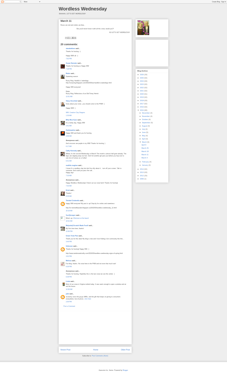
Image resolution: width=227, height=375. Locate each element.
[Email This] (66, 38)
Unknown (69, 246)
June (144, 132)
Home (95, 350)
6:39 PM (69, 277)
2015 (142, 110)
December (146, 113)
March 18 (145, 151)
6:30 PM (69, 266)
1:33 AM (69, 115)
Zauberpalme (70, 130)
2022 (142, 88)
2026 (142, 74)
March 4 (145, 158)
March (144, 142)
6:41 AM (69, 161)
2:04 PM (69, 302)
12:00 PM (69, 231)
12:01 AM (69, 96)
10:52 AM (69, 221)
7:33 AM (69, 175)
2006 (142, 179)
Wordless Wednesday (83, 8)
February (145, 162)
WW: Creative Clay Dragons (75, 112)
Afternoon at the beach (81, 218)
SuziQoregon (71, 215)
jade (67, 294)
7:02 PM (69, 59)
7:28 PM (69, 69)
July (143, 129)
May (144, 136)
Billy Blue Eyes (71, 120)
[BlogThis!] (68, 38)
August (145, 126)
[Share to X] (71, 38)
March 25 (145, 148)
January (145, 165)
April (144, 139)
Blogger (125, 370)
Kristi (68, 190)
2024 (142, 81)
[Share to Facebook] (73, 38)
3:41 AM (69, 126)
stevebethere (70, 48)
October (145, 119)
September (146, 123)
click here (87, 299)
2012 (142, 176)
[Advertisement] (95, 327)
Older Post (125, 350)
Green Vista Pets (72, 236)
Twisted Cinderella (72, 200)
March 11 (145, 154)
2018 (142, 100)
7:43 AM (69, 186)
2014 (142, 169)
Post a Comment (69, 306)
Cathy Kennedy (71, 151)
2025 (142, 78)
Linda (68, 281)
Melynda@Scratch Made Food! (77, 225)
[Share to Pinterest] (75, 38)
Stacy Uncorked (71, 101)
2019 (142, 97)
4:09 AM (69, 136)
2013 (142, 172)
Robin (68, 73)
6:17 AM (69, 146)
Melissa (68, 261)
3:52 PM (69, 256)
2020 (142, 94)
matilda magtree (72, 165)
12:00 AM (69, 289)
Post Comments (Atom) (100, 356)
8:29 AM (69, 196)
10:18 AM (69, 211)
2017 (142, 104)
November (146, 116)
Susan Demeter (71, 63)
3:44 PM (69, 241)
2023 (142, 84)
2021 (142, 91)
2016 (142, 107)
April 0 (144, 145)
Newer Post (65, 350)
